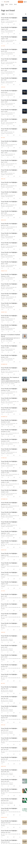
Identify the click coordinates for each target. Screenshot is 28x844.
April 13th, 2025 (4, 749)
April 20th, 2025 (4, 739)
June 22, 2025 (4, 647)
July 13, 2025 (4, 615)
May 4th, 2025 (4, 717)
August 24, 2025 (5, 555)
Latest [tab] (3, 14)
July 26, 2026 (4, 51)
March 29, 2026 (4, 225)
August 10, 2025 (5, 574)
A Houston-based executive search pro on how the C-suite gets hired (10, 338)
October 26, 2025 (5, 463)
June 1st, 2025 (4, 676)
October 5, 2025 (4, 492)
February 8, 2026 (5, 295)
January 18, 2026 (5, 326)
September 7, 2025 (5, 533)
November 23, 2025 (5, 422)
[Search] (25, 14)
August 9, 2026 (4, 29)
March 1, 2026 (4, 263)
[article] (14, 21)
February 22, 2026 (5, 276)
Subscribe (20, 1)
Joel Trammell (9, 340)
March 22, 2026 (4, 235)
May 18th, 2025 (4, 698)
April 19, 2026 (4, 193)
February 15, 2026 (5, 285)
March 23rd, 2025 (5, 781)
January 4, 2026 (4, 357)
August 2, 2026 (4, 38)
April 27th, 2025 (4, 730)
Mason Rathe (10, 22)
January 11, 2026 (5, 347)
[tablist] (7, 14)
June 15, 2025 (4, 656)
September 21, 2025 (5, 514)
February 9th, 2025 (5, 842)
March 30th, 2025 (5, 771)
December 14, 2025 (5, 390)
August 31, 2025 (5, 542)
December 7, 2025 (5, 400)
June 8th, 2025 (4, 666)
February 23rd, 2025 (5, 822)
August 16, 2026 (5, 19)
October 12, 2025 (5, 482)
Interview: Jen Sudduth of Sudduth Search (10, 335)
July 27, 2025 (4, 596)
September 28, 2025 (5, 504)
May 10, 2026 (4, 162)
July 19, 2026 (4, 60)
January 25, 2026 (5, 317)
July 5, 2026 (3, 79)
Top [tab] (6, 14)
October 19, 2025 (5, 472)
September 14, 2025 (5, 523)
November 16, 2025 (5, 431)
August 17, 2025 (5, 564)
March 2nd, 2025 (5, 810)
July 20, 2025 (4, 605)
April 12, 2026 (4, 203)
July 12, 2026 (4, 70)
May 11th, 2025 (4, 708)
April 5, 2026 (4, 213)
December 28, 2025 (5, 369)
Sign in (25, 1)
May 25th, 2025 (4, 688)
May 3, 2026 (4, 171)
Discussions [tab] (11, 14)
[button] (2, 4)
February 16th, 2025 (5, 832)
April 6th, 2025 (4, 759)
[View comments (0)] (8, 24)
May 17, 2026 (4, 152)
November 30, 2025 (5, 409)
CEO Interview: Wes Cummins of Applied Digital (10, 378)
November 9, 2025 (5, 441)
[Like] (2, 43)
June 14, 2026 (4, 111)
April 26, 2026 (4, 184)
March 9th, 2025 (5, 800)
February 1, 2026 (5, 305)
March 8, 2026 (4, 254)
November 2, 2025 (5, 450)
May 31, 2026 (4, 130)
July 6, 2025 (3, 625)
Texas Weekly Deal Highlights (9, 17)
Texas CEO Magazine (10, 21)
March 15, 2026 (4, 244)
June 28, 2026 (4, 92)
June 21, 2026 (4, 101)
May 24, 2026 (4, 143)
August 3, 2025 (4, 583)
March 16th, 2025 (5, 791)
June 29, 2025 (4, 637)
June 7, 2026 (4, 120)
